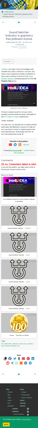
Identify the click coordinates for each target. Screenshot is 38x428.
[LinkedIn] (28, 412)
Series (10, 400)
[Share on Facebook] (10, 358)
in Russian (22, 47)
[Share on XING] (12, 363)
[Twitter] (28, 415)
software (30, 344)
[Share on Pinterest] (28, 358)
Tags (9, 397)
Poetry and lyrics (19, 414)
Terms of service (26, 397)
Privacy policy (25, 395)
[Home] (5, 5)
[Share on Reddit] (7, 363)
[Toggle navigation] (34, 5)
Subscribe (11, 406)
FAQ (9, 403)
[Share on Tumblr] (19, 358)
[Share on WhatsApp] (16, 363)
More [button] (25, 145)
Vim (18, 346)
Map (9, 395)
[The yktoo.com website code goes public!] (35, 22)
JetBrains (4, 69)
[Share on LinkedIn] (33, 358)
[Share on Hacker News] (21, 363)
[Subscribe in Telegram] (15, 145)
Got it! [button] (6, 424)
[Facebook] (28, 409)
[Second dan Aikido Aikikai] (3, 22)
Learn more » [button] (26, 419)
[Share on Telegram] (30, 363)
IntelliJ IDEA (8, 344)
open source (23, 344)
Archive (10, 392)
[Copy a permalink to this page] (5, 358)
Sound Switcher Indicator (8, 346)
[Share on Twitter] (14, 358)
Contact (23, 392)
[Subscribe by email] (10, 145)
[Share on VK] (25, 363)
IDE (2, 344)
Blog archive (9, 12)
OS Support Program (12, 117)
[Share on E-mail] (23, 358)
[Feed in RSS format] (20, 145)
